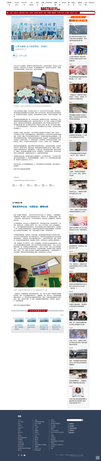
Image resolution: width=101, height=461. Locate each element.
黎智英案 (22, 13)
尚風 (36, 436)
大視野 (59, 13)
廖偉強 (36, 437)
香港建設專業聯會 (55, 423)
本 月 (84, 20)
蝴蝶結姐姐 (38, 450)
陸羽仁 (19, 428)
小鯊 (36, 428)
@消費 (67, 13)
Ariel (19, 420)
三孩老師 (53, 437)
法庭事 (36, 13)
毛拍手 (52, 420)
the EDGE (31, 4)
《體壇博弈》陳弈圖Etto (57, 444)
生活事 (85, 4)
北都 (11, 13)
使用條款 (71, 426)
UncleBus (20, 441)
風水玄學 (20, 432)
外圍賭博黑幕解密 (39, 421)
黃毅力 (52, 428)
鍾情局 (19, 425)
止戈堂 (36, 427)
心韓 (59, 4)
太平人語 (37, 434)
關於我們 (71, 432)
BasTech (91, 2)
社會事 (31, 13)
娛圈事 (55, 4)
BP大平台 (24, 4)
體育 (68, 4)
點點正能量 (21, 444)
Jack (52, 434)
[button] (60, 315)
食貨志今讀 (38, 448)
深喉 (36, 420)
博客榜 (72, 13)
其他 (76, 13)
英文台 (37, 4)
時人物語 (53, 425)
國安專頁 (9, 4)
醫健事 (54, 13)
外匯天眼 (53, 427)
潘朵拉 (36, 439)
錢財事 (41, 13)
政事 (26, 13)
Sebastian (20, 427)
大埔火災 (15, 13)
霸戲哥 (36, 430)
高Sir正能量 (38, 423)
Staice (36, 441)
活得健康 (20, 439)
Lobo (19, 434)
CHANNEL (49, 2)
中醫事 (49, 13)
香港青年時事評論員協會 (57, 432)
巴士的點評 (21, 421)
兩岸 (63, 13)
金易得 (52, 436)
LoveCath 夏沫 (54, 430)
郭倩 (36, 425)
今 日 (72, 20)
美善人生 (73, 4)
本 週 (78, 20)
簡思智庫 (53, 439)
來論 (52, 448)
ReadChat (20, 446)
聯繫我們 (71, 430)
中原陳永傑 (21, 443)
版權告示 (71, 423)
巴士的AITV (17, 4)
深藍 (19, 423)
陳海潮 (52, 446)
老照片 (36, 443)
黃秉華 (36, 432)
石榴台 (42, 4)
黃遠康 (19, 436)
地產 (44, 13)
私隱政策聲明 (73, 428)
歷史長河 (80, 4)
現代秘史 (53, 421)
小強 (19, 430)
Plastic (64, 2)
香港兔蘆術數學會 (22, 437)
